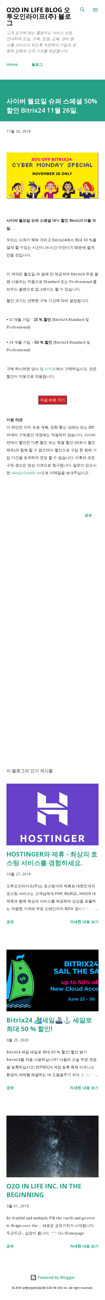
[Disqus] (52, 596)
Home (12, 64)
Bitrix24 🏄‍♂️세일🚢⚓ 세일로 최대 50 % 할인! (49, 1024)
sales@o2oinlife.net (26, 473)
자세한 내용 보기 (84, 921)
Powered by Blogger (56, 1277)
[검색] (82, 9)
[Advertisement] (52, 712)
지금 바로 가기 (52, 400)
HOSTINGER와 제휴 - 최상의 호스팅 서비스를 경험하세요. (51, 858)
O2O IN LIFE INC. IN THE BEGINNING (43, 1190)
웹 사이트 (48, 368)
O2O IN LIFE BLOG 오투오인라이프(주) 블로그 (38, 16)
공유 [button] (88, 515)
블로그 (37, 64)
